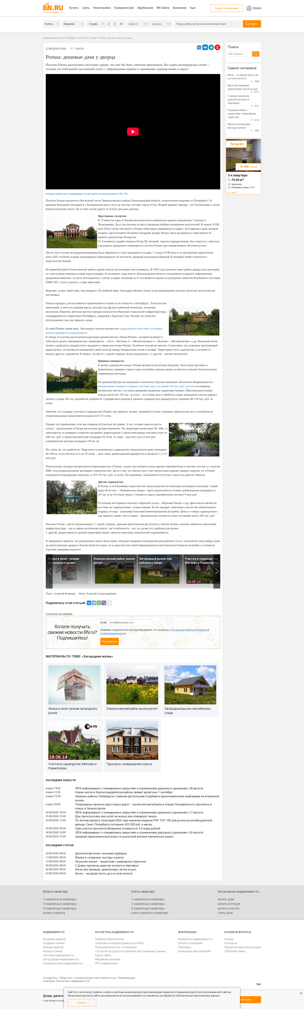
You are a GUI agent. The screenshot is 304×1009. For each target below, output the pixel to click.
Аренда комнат (53, 951)
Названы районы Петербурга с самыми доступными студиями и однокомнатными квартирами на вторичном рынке (147, 798)
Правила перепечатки (109, 939)
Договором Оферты (182, 629)
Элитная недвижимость (58, 955)
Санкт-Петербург (51, 12)
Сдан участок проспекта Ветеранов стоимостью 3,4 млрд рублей (117, 828)
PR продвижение (106, 963)
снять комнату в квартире (149, 913)
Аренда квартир (53, 947)
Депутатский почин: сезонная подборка (101, 853)
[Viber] (104, 603)
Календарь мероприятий (194, 951)
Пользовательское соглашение (116, 947)
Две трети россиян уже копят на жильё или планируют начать (116, 816)
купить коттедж (229, 904)
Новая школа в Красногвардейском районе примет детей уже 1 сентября (123, 792)
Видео (94, 38)
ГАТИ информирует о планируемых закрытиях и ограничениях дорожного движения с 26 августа (139, 832)
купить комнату (54, 913)
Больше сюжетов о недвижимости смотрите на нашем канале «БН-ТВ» (87, 193)
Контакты (230, 943)
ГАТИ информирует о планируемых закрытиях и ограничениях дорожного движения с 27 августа (139, 812)
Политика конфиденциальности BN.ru (119, 943)
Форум (228, 939)
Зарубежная (145, 7)
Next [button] (216, 571)
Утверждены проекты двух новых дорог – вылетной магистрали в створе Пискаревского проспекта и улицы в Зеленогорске (143, 806)
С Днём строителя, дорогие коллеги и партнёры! (107, 865)
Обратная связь (234, 951)
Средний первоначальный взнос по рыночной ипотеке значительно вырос (124, 836)
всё (145, 24)
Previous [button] (49, 571)
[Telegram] (94, 603)
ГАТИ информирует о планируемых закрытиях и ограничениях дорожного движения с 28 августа (139, 788)
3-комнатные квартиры (60, 908)
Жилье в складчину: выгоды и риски (99, 857)
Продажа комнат (54, 943)
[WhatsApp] (99, 603)
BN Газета (163, 7)
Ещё (192, 7)
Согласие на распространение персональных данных (130, 951)
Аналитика (179, 7)
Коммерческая (124, 7)
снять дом (225, 913)
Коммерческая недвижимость (63, 963)
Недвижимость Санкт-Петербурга (59, 38)
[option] (68, 571)
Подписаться (109, 641)
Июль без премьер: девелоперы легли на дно (105, 869)
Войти (257, 8)
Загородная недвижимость (61, 959)
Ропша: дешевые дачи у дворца (116, 38)
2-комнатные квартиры (60, 904)
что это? (232, 192)
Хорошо (81, 1002)
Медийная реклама (107, 959)
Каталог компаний (190, 943)
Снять (86, 7)
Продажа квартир (54, 939)
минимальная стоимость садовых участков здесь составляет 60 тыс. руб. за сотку (146, 386)
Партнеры (184, 947)
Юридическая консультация (242, 947)
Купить (73, 7)
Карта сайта (103, 955)
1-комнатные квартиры (60, 899)
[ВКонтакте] (89, 603)
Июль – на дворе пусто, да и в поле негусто (104, 873)
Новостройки (101, 7)
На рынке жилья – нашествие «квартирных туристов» (111, 861)
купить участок (228, 908)
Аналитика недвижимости (195, 939)
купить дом (226, 899)
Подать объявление (227, 8)
